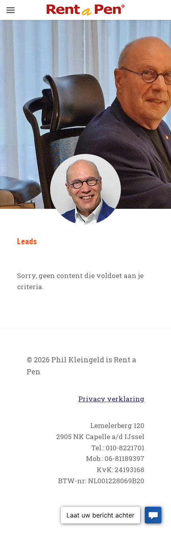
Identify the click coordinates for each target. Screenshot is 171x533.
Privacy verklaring (111, 398)
